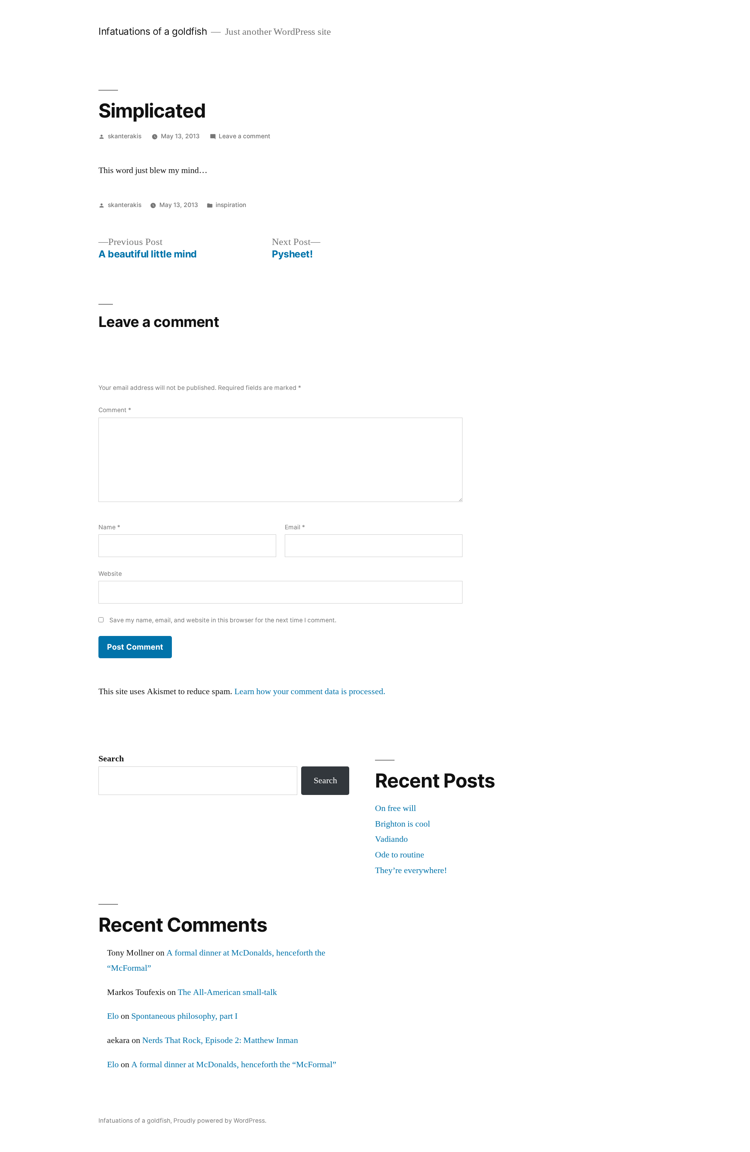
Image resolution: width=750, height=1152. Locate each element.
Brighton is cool (402, 823)
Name (109, 527)
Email (295, 527)
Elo (113, 1016)
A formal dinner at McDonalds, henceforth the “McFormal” (233, 1064)
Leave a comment (244, 136)
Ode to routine (399, 854)
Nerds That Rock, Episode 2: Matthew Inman (220, 1040)
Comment (114, 410)
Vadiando (391, 839)
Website (110, 573)
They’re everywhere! (411, 870)
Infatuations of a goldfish (152, 31)
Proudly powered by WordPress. (219, 1120)
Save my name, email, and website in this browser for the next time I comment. (222, 620)
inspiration (231, 205)
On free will (395, 808)
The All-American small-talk (227, 992)
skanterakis (124, 136)
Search (111, 758)
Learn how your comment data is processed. (310, 691)
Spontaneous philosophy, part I (184, 1016)
